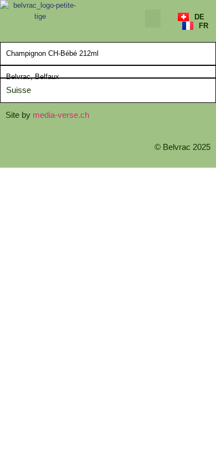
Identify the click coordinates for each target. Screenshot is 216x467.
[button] (153, 18)
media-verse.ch (61, 115)
